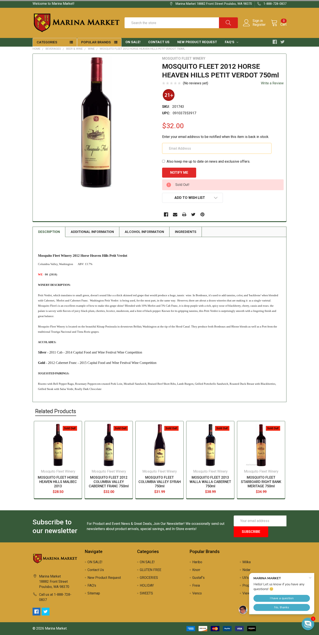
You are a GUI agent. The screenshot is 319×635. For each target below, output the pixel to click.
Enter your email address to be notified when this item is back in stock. (215, 137)
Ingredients (185, 232)
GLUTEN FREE (150, 570)
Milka (246, 562)
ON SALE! (132, 42)
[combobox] (181, 22)
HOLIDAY (147, 585)
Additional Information (92, 232)
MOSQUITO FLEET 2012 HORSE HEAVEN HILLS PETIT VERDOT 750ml (142, 48)
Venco (197, 593)
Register (259, 25)
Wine (91, 48)
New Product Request (197, 42)
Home (36, 48)
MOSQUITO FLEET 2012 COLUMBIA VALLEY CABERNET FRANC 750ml (109, 481)
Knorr (196, 570)
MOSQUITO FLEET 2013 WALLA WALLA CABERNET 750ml (210, 481)
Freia (196, 585)
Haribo (197, 562)
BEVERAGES (53, 48)
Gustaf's (198, 578)
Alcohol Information (144, 232)
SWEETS (146, 593)
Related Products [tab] (55, 411)
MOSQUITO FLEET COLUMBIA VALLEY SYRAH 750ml (159, 481)
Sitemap (93, 593)
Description (49, 232)
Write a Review (272, 83)
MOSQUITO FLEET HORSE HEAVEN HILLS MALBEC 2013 (58, 481)
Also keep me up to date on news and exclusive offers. (208, 161)
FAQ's (230, 42)
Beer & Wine (74, 48)
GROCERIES (149, 578)
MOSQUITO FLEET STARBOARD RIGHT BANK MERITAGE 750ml (261, 481)
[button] (308, 624)
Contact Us (158, 42)
